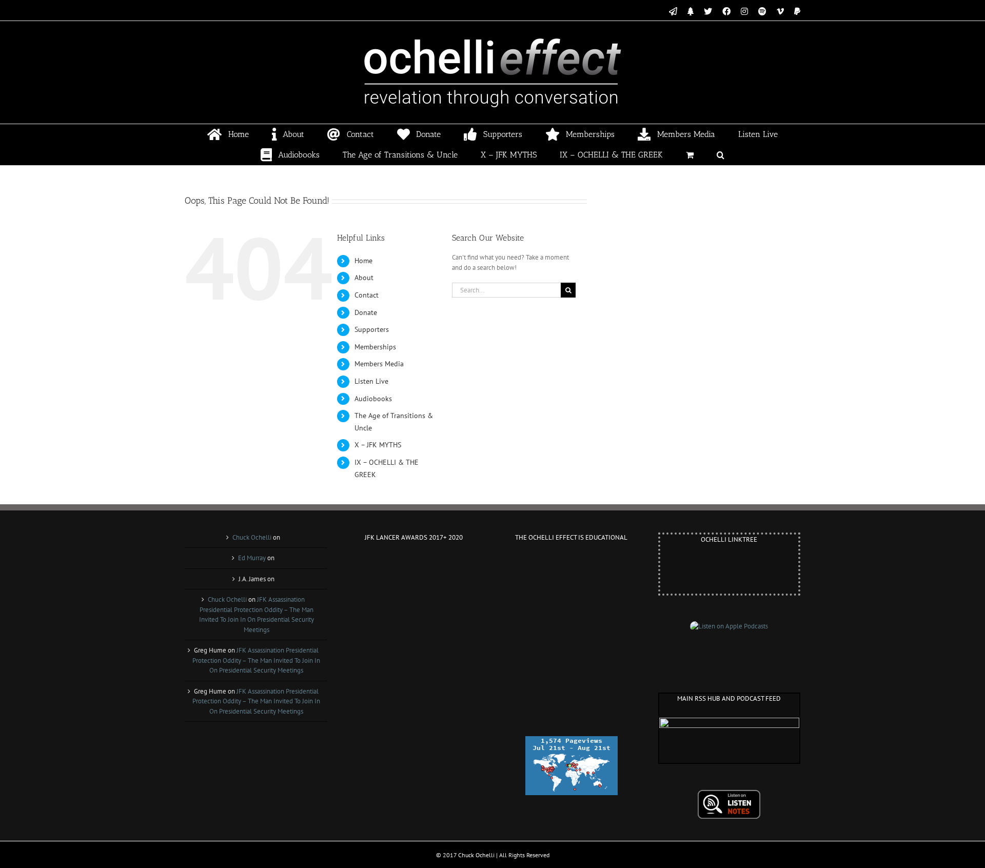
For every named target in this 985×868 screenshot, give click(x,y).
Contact (366, 295)
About (363, 277)
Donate (365, 312)
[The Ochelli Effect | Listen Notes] (729, 794)
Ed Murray (252, 558)
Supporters (371, 329)
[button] (720, 155)
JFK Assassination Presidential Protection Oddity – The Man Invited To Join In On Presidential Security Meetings (256, 660)
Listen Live (371, 381)
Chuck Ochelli (251, 537)
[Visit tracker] (571, 741)
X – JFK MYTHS (377, 444)
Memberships (375, 346)
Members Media (379, 363)
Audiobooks (373, 398)
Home (363, 260)
